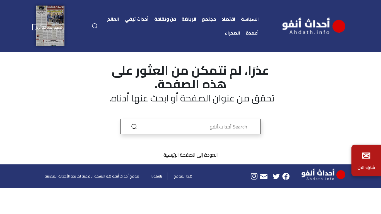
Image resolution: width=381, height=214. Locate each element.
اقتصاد (228, 19)
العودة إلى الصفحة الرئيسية (190, 154)
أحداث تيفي (137, 19)
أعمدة (252, 33)
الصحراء (232, 33)
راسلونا (156, 176)
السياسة (250, 19)
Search (133, 126)
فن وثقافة (165, 19)
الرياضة (189, 19)
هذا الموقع (182, 176)
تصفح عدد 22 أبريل (48, 27)
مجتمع (209, 19)
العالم (113, 19)
